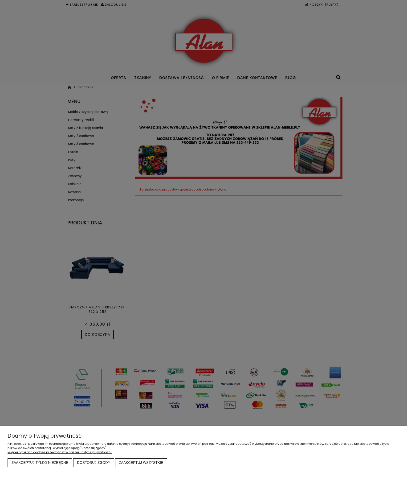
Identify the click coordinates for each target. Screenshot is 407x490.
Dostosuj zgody (93, 463)
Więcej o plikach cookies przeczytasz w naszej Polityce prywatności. (60, 452)
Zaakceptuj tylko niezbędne (40, 463)
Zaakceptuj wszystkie (141, 463)
